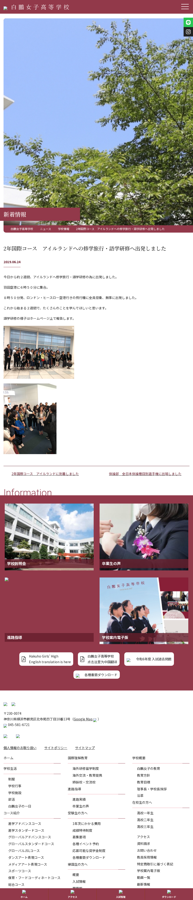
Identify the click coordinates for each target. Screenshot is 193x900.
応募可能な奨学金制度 (88, 850)
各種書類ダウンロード (88, 857)
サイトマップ (85, 747)
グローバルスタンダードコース (31, 843)
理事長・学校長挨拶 (152, 789)
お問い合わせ (147, 850)
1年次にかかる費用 (86, 823)
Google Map (83, 719)
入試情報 (79, 881)
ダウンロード (169, 897)
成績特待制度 (82, 830)
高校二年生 (145, 819)
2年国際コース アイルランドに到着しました (45, 473)
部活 (11, 799)
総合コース (16, 884)
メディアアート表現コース (27, 864)
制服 (11, 779)
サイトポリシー (55, 747)
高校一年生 (145, 813)
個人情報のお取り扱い (20, 747)
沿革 (140, 795)
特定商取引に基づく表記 (155, 864)
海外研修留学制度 (85, 768)
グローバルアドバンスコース (29, 837)
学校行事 (14, 785)
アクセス (143, 836)
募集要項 (79, 837)
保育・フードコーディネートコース (34, 877)
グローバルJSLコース (24, 850)
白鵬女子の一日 (19, 806)
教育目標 (143, 782)
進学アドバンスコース (24, 823)
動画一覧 (143, 877)
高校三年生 (145, 826)
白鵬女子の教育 (148, 768)
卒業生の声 (80, 806)
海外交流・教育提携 (87, 775)
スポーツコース (19, 870)
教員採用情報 (147, 857)
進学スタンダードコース (26, 830)
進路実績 (79, 799)
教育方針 (143, 775)
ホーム (24, 897)
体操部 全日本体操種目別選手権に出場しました (145, 473)
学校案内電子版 (148, 870)
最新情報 (143, 884)
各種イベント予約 (85, 843)
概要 (75, 874)
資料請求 (143, 843)
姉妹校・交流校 (84, 782)
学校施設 (14, 792)
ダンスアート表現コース (26, 857)
